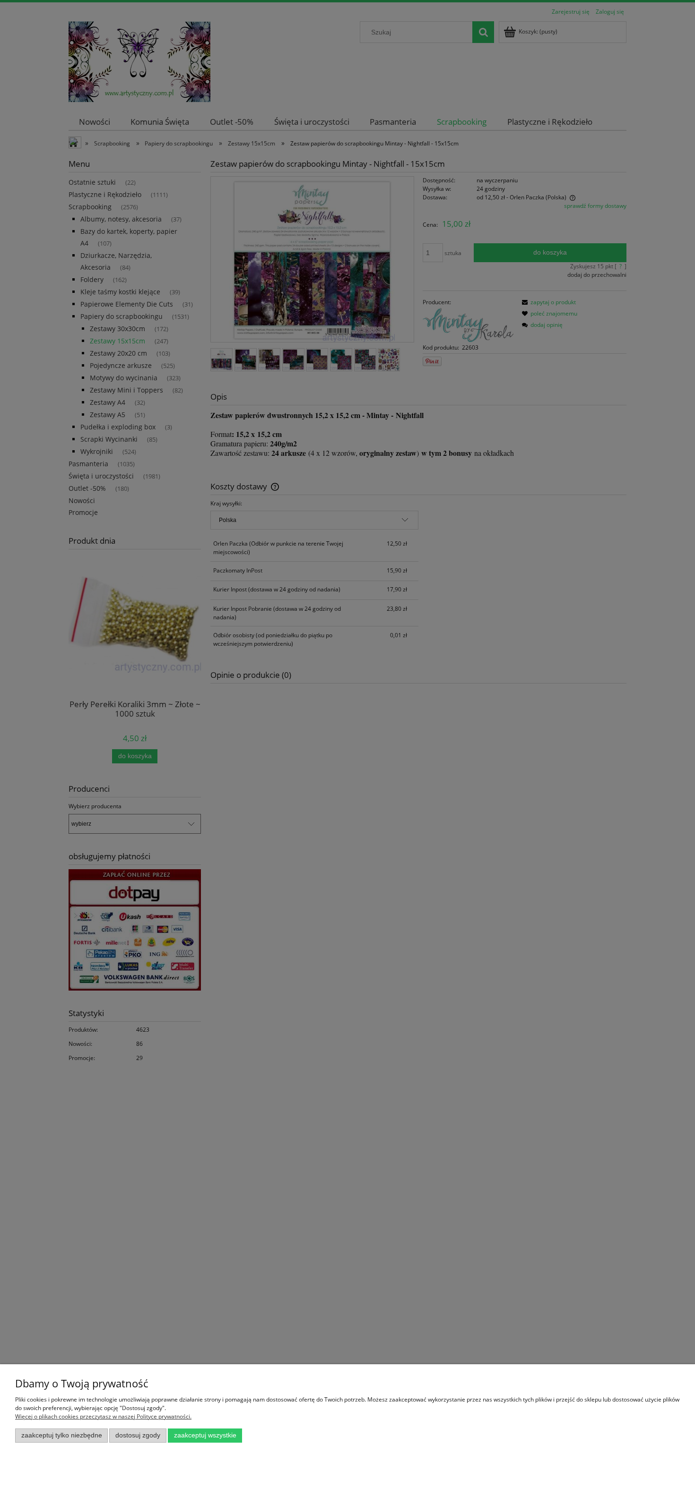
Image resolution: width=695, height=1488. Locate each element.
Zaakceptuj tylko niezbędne (61, 1435)
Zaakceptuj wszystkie (205, 1435)
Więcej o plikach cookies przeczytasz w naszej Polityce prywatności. (103, 1416)
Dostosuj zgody (137, 1435)
